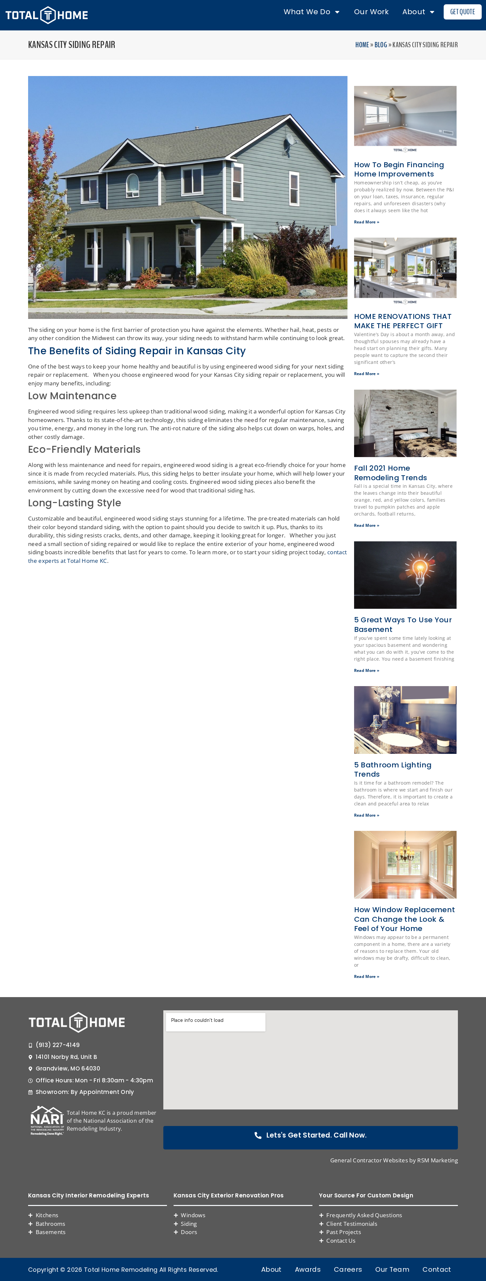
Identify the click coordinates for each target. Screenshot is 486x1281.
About (413, 12)
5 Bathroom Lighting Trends (393, 770)
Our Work (371, 12)
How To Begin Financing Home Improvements (399, 169)
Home (362, 45)
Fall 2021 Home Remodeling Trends (390, 473)
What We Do (307, 12)
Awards (308, 1269)
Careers (348, 1269)
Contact (437, 1269)
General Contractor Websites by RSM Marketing (394, 1160)
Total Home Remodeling (120, 1269)
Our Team (392, 1269)
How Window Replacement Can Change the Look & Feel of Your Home (404, 919)
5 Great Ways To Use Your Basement (403, 625)
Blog (381, 45)
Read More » (367, 222)
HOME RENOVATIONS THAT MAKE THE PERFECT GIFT (403, 321)
